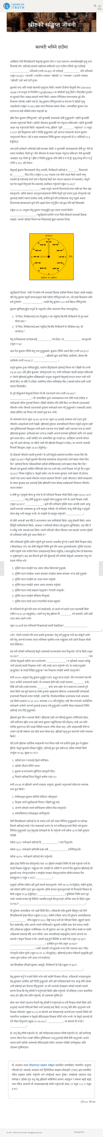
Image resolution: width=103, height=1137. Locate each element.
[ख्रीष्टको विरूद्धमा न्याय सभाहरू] (2, 568)
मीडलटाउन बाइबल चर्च (40, 1066)
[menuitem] (93, 6)
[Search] (93, 6)
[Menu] (99, 6)
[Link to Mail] (94, 1133)
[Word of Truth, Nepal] (13, 6)
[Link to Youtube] (90, 1133)
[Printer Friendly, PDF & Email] (88, 1102)
